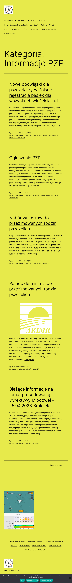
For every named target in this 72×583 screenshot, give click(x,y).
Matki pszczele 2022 (13, 29)
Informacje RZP (54, 135)
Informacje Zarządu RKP (14, 20)
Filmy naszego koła (32, 29)
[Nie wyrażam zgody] (70, 578)
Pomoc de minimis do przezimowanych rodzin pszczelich (32, 289)
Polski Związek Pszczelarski (16, 25)
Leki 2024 (34, 25)
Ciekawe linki (9, 34)
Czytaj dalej (55, 126)
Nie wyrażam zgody (32, 580)
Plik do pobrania (49, 29)
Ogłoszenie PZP (24, 157)
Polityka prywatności (12, 570)
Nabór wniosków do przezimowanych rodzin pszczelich (32, 223)
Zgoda (22, 580)
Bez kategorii (33, 135)
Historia (42, 20)
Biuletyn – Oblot (47, 25)
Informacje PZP (44, 135)
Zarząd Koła (31, 20)
